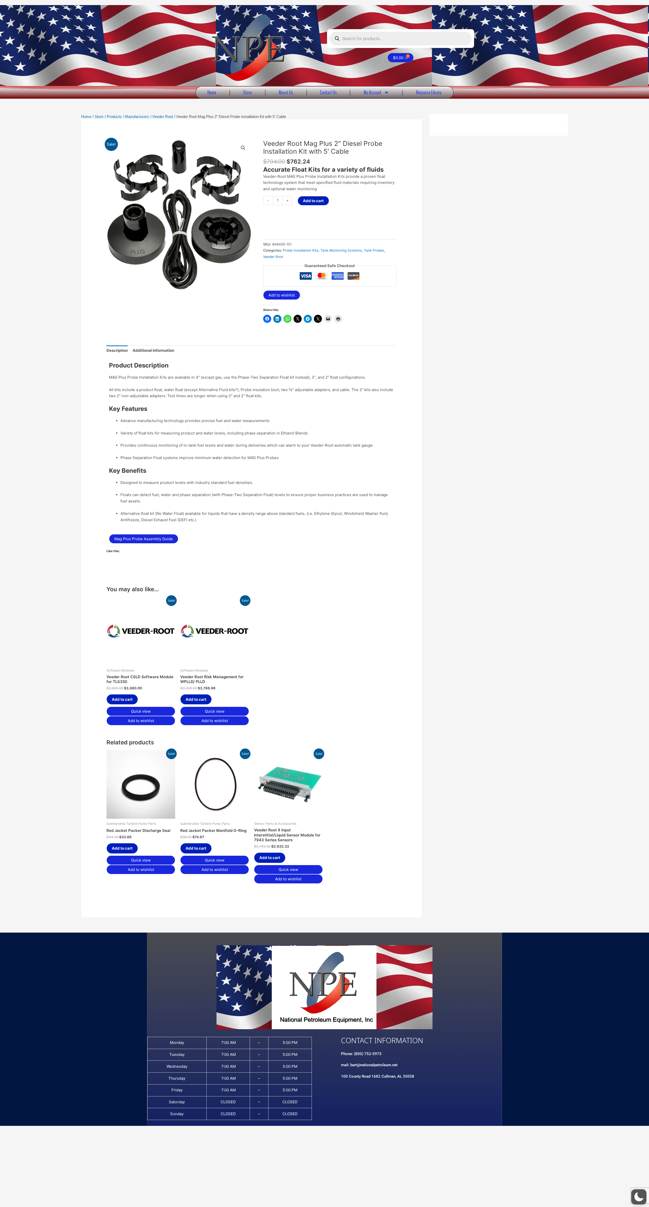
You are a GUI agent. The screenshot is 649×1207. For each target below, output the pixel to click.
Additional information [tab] (153, 350)
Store (247, 92)
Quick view (141, 711)
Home (211, 92)
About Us (286, 92)
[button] (243, 147)
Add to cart (313, 200)
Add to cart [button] (122, 699)
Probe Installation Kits (300, 250)
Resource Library (429, 92)
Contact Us (328, 92)
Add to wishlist (281, 295)
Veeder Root (273, 257)
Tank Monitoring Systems (341, 250)
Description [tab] (117, 350)
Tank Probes (374, 250)
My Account (372, 92)
